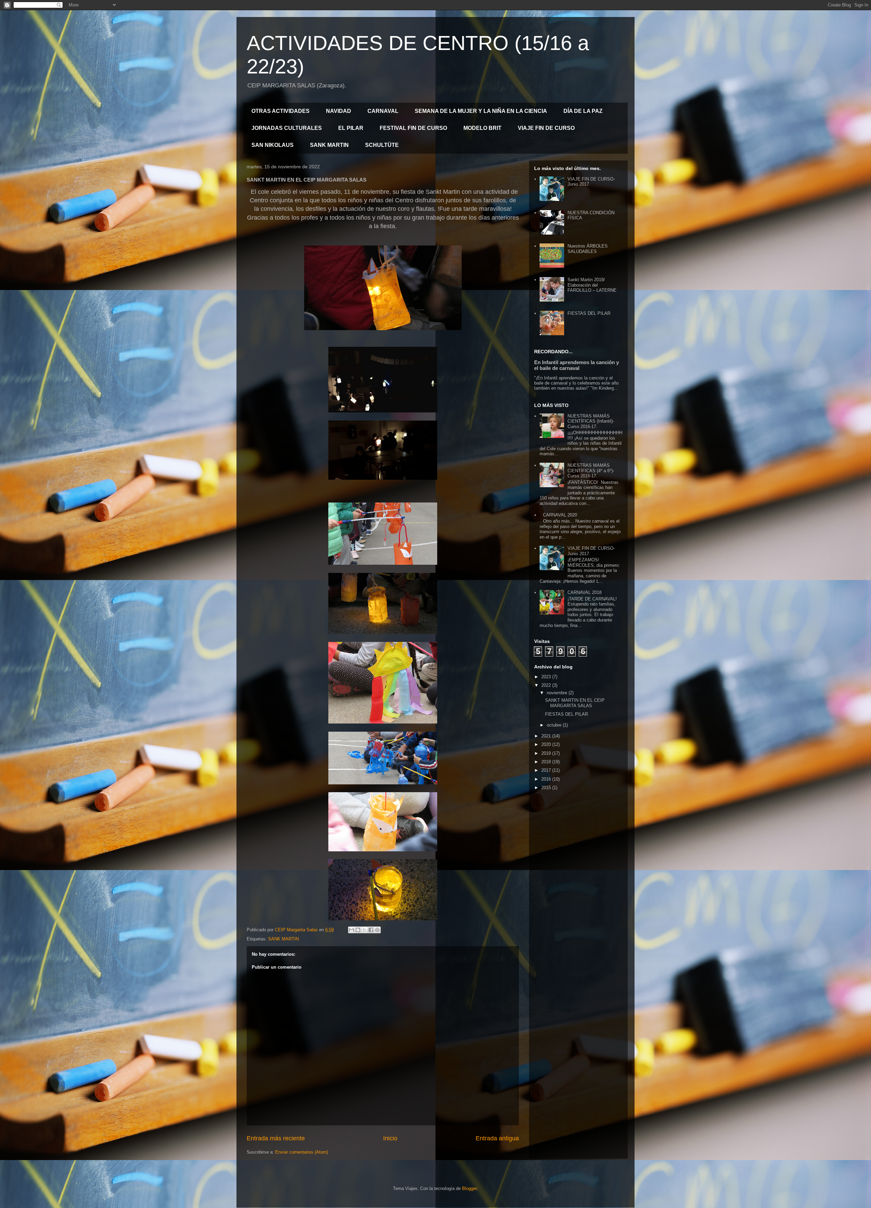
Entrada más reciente (276, 1138)
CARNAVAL (382, 111)
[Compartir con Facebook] (370, 929)
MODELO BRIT (482, 128)
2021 (546, 735)
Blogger (469, 1188)
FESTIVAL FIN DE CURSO (413, 128)
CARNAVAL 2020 (560, 514)
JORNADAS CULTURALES (286, 128)
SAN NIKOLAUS (272, 145)
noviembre (558, 692)
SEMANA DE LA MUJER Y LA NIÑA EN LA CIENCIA (481, 111)
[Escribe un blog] (358, 929)
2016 (546, 779)
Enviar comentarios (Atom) (301, 1152)
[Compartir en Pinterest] (377, 929)
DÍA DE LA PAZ (583, 111)
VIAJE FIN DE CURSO (546, 128)
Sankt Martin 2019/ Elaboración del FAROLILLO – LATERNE (592, 285)
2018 (546, 761)
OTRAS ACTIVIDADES (280, 111)
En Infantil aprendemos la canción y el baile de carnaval (576, 365)
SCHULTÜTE (382, 145)
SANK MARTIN (329, 145)
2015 (546, 787)
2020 (546, 744)
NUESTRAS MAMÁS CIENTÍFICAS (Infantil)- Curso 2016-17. (591, 421)
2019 (546, 753)
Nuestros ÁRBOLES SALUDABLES (588, 248)
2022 (546, 685)
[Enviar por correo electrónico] (351, 929)
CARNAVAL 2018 (585, 592)
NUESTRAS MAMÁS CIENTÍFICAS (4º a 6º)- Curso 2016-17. (591, 470)
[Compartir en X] (364, 929)
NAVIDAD (338, 111)
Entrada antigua (497, 1138)
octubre (555, 725)
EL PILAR (350, 128)
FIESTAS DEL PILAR (589, 313)
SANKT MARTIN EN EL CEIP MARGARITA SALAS (575, 703)
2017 (546, 770)
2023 (546, 676)
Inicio (390, 1138)
